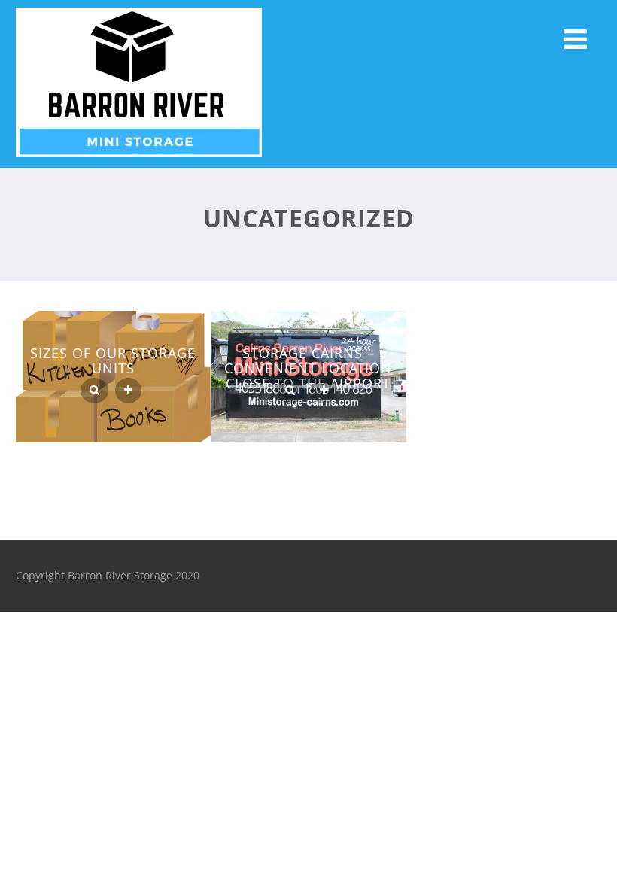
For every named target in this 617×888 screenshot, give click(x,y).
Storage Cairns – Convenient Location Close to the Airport (308, 368)
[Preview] (94, 390)
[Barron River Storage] (139, 159)
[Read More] (128, 390)
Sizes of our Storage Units (113, 360)
